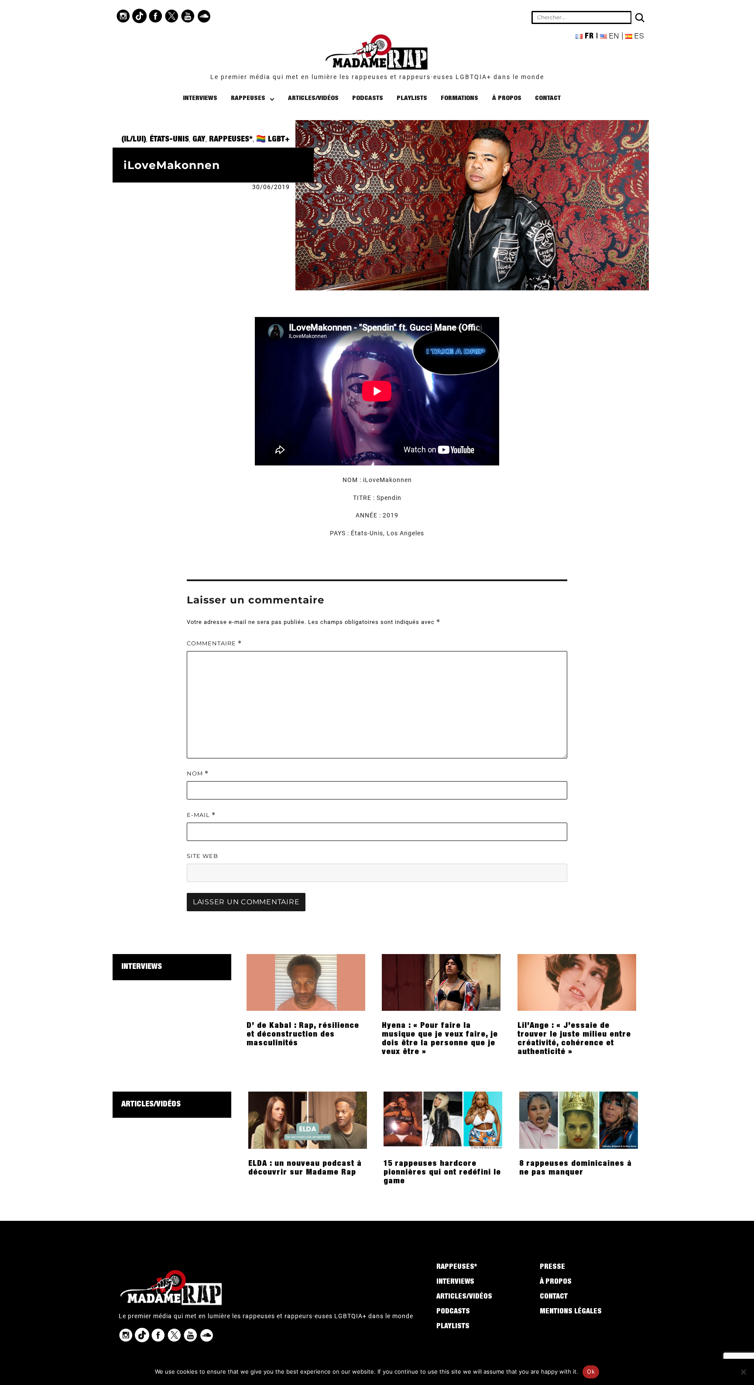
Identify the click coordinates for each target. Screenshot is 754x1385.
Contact (548, 98)
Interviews (200, 98)
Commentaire (214, 643)
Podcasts (367, 98)
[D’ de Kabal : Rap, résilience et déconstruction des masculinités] (306, 981)
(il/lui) (133, 140)
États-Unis (169, 140)
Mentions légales (571, 1312)
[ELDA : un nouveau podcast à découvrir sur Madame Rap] (307, 1119)
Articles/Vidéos (313, 98)
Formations (459, 98)
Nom (198, 773)
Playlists (412, 98)
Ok (591, 1371)
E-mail (201, 815)
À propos (506, 98)
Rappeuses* (231, 140)
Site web (202, 855)
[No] (743, 1372)
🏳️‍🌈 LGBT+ (273, 140)
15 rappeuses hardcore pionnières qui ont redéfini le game (442, 1172)
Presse (552, 1267)
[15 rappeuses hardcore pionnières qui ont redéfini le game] (443, 1119)
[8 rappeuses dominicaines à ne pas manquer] (578, 1119)
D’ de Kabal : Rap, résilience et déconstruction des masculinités (303, 1034)
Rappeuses (248, 98)
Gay (199, 140)
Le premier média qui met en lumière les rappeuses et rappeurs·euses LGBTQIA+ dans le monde (377, 76)
